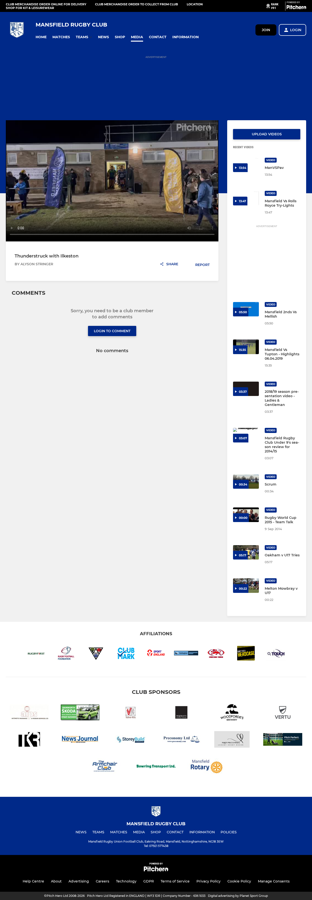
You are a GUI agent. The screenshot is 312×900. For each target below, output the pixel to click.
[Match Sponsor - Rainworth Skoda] (79, 713)
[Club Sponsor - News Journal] (79, 740)
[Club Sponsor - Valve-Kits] (130, 713)
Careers (102, 881)
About (56, 881)
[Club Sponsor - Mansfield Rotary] (206, 767)
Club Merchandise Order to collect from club (136, 4)
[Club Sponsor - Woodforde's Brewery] (232, 713)
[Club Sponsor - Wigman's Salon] (181, 713)
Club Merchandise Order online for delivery (46, 4)
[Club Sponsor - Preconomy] (181, 740)
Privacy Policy (208, 881)
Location (195, 4)
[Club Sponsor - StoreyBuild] (130, 740)
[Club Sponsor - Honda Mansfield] (282, 713)
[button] (41, 37)
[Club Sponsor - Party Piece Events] (232, 740)
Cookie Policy (239, 881)
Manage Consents (274, 881)
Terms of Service (175, 881)
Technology (126, 881)
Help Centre (33, 881)
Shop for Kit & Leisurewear (30, 8)
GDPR (148, 881)
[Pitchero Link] (296, 8)
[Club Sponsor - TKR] (29, 740)
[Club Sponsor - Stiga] (282, 740)
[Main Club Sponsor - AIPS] (29, 713)
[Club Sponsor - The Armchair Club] (105, 767)
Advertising (78, 881)
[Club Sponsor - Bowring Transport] (156, 767)
